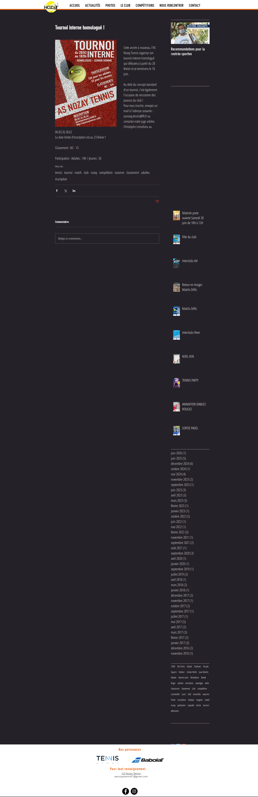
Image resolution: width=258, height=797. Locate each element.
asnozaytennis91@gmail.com (131, 776)
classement (132, 172)
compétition (106, 172)
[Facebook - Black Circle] (125, 791)
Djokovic (197, 666)
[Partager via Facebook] (56, 190)
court (184, 694)
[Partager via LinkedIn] (74, 190)
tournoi (68, 172)
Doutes (206, 666)
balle (207, 683)
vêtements (175, 710)
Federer (182, 672)
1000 (173, 666)
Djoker (189, 666)
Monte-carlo (183, 677)
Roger (173, 683)
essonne (119, 172)
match (78, 172)
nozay (94, 172)
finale (173, 699)
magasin (199, 699)
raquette (191, 705)
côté (189, 694)
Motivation (194, 677)
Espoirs (174, 672)
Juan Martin (203, 672)
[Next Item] (204, 33)
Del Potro (181, 666)
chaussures (175, 688)
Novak (203, 677)
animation (189, 683)
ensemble (197, 694)
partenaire (181, 705)
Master (173, 677)
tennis (58, 172)
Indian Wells (192, 672)
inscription (61, 179)
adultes (145, 172)
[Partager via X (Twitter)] (65, 190)
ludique (191, 699)
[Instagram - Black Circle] (134, 791)
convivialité (175, 694)
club (86, 172)
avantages (199, 683)
